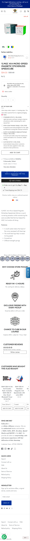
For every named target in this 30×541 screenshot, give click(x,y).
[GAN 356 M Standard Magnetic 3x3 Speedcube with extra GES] (19, 378)
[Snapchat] (15, 449)
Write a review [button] (15, 352)
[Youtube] (9, 449)
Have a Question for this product (15, 174)
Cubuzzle (8, 539)
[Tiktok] (12, 449)
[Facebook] (2, 449)
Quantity (4, 96)
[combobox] (7, 404)
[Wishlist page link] (21, 11)
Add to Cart (15, 153)
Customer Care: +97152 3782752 (11, 444)
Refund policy (5, 474)
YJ (4, 76)
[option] (15, 29)
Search (3, 459)
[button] (15, 57)
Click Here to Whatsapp (15, 6)
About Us (4, 468)
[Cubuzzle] (15, 11)
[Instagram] (5, 449)
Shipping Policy (6, 478)
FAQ (2, 465)
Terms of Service (6, 471)
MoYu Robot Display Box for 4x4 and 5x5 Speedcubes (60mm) (16, 56)
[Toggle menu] (2, 11)
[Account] (24, 11)
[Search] (5, 11)
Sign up (6, 503)
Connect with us (6, 462)
